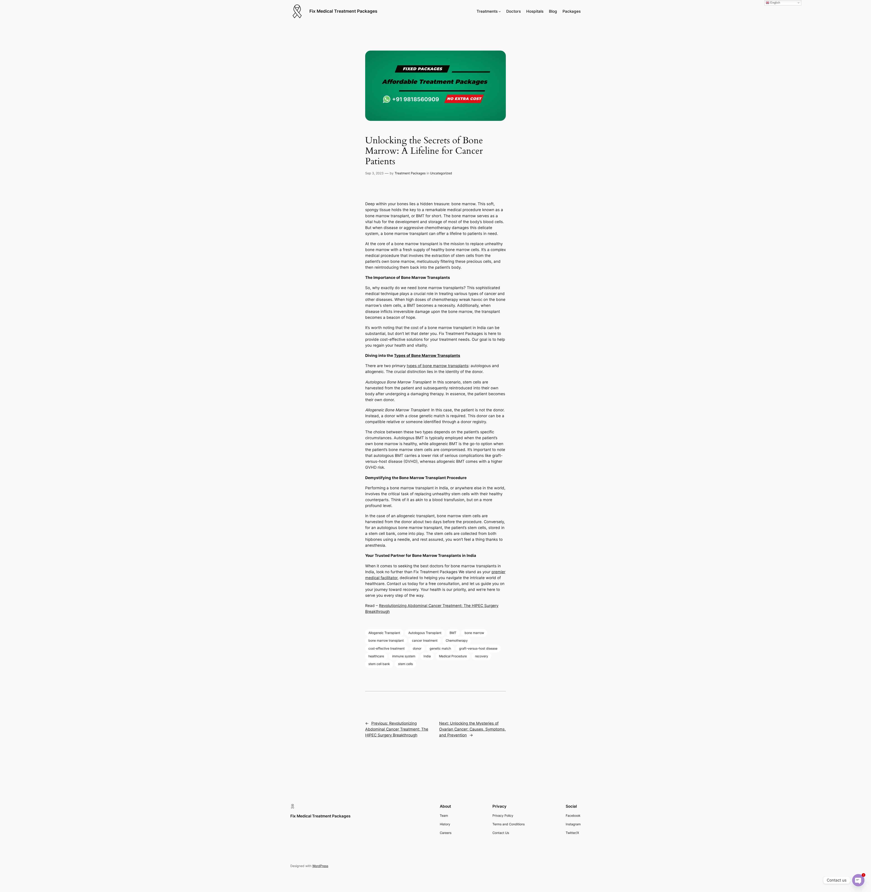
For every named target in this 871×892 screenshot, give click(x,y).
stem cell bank (379, 664)
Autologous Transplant (424, 633)
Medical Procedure (453, 656)
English (774, 2)
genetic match (440, 648)
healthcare (376, 656)
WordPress (320, 866)
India (427, 656)
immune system (403, 656)
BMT (453, 633)
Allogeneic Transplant (384, 633)
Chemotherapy (457, 640)
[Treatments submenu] (500, 11)
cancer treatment (425, 640)
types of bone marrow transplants (437, 365)
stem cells (405, 664)
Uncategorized (441, 173)
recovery (481, 656)
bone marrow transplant (386, 640)
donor (417, 648)
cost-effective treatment (386, 648)
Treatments (487, 11)
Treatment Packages (410, 173)
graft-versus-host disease (478, 648)
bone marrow (474, 633)
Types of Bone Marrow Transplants (427, 355)
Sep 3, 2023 (374, 173)
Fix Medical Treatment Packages (343, 11)
